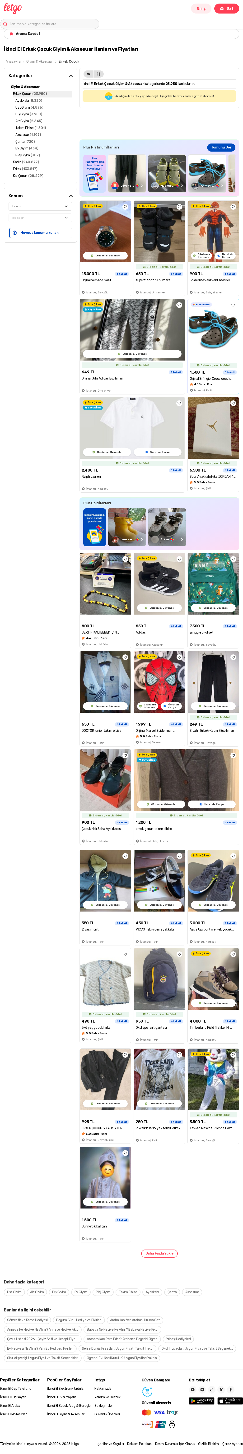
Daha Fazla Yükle (159, 1253)
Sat (230, 8)
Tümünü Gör (221, 147)
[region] (159, 173)
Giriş (201, 8)
